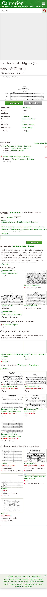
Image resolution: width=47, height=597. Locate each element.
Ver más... (6, 233)
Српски (27, 584)
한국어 (32, 582)
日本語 (26, 582)
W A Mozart (26, 107)
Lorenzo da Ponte (28, 119)
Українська (19, 587)
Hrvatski (14, 582)
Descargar (14, 103)
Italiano (20, 582)
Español (17, 217)
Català (11, 579)
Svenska (34, 584)
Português (12, 584)
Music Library (27, 127)
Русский (20, 584)
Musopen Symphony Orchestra (23, 159)
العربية (6, 579)
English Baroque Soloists (20, 148)
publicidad (36, 576)
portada (10, 576)
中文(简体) (28, 587)
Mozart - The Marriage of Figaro (16, 156)
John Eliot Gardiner (17, 151)
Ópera (24, 122)
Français (6, 582)
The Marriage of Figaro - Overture (17, 146)
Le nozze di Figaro (10, 325)
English (40, 579)
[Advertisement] (23, 36)
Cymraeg (18, 579)
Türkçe (41, 584)
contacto (26, 576)
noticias (18, 576)
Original (10, 217)
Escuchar (34, 103)
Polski (6, 584)
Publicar (34, 243)
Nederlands (39, 582)
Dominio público (28, 125)
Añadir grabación (40, 143)
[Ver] (23, 88)
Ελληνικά (33, 579)
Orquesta (25, 116)
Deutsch (26, 579)
